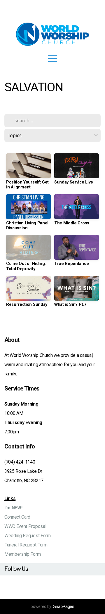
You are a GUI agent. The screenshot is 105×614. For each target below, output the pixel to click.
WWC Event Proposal (25, 526)
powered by (52, 606)
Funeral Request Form (26, 545)
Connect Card (17, 517)
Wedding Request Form (27, 535)
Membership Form (22, 554)
